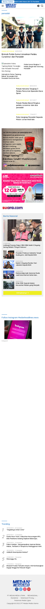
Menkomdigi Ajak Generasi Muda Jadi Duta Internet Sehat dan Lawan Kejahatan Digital (28, 274)
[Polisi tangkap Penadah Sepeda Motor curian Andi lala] (8, 117)
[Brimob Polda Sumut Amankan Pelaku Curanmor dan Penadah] (22, 32)
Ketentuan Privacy (27, 598)
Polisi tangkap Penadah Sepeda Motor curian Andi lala (29, 118)
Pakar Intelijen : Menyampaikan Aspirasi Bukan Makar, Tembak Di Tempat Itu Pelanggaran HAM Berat (24, 545)
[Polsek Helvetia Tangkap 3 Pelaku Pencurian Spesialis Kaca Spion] (8, 90)
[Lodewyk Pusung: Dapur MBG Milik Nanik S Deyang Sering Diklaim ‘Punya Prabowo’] (22, 230)
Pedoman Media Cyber (22, 600)
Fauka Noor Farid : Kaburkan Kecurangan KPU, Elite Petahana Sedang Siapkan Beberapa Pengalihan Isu (24, 537)
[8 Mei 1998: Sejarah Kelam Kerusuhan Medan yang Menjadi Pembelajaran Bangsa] (8, 285)
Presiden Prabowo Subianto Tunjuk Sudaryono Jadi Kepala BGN (28, 254)
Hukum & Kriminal (8, 51)
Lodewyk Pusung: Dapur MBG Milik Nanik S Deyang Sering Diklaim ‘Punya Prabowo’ (21, 246)
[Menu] (3, 6)
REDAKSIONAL (33, 596)
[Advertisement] (22, 372)
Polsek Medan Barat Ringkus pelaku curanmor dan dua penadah (28, 105)
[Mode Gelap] (38, 6)
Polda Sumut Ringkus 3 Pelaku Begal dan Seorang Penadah (33, 66)
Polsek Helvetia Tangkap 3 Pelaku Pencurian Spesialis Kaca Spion (29, 91)
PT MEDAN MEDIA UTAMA (16, 596)
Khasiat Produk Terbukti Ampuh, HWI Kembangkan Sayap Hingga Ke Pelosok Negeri (25, 567)
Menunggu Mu (12, 559)
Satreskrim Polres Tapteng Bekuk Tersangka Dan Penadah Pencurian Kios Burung (11, 76)
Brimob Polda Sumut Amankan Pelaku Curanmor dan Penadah (19, 55)
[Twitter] (20, 589)
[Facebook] (16, 589)
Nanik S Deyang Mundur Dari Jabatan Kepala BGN (26, 264)
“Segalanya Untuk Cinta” (15, 530)
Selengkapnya (21, 293)
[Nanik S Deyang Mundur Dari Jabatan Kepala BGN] (8, 265)
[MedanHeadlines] (11, 6)
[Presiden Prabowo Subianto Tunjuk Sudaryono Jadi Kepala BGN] (8, 254)
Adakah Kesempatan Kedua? (17, 552)
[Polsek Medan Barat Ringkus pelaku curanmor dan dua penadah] (8, 104)
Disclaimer (14, 598)
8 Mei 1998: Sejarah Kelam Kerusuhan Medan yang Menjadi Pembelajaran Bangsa (27, 284)
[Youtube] (29, 589)
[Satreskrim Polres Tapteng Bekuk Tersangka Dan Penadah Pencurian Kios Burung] (11, 67)
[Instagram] (25, 589)
